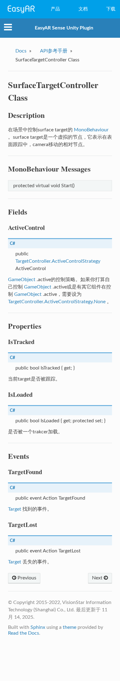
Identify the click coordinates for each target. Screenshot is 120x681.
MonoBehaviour (91, 129)
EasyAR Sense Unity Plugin (64, 27)
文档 (83, 9)
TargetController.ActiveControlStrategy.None (57, 301)
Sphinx (37, 627)
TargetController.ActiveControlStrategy (57, 261)
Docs (20, 50)
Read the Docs (23, 633)
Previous (26, 577)
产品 (55, 9)
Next (98, 577)
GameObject (21, 279)
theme (69, 627)
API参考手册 (53, 50)
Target (14, 509)
